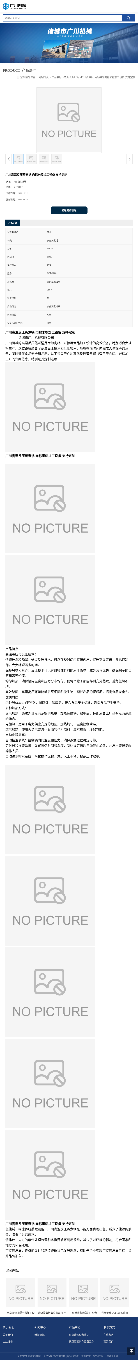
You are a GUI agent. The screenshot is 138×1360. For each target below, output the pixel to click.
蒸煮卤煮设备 (71, 77)
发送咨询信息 (69, 210)
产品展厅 (57, 77)
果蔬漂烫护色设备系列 (81, 1341)
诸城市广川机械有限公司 (29, 1356)
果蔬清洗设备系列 (79, 1334)
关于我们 (8, 1334)
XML (76, 1356)
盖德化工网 (112, 1356)
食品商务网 (98, 1356)
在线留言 (109, 1334)
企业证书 (8, 1341)
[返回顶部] (131, 1351)
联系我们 (109, 1341)
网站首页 (44, 77)
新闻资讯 (39, 1334)
